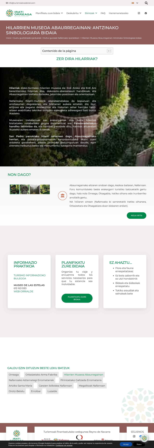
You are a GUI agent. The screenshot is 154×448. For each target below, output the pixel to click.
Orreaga (14, 374)
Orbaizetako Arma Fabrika (41, 374)
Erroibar (36, 391)
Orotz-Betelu (16, 391)
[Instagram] (139, 13)
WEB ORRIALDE (23, 291)
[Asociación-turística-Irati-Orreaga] (19, 13)
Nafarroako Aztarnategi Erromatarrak (31, 380)
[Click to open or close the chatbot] (144, 438)
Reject (139, 444)
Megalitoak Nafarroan (92, 385)
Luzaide (52, 391)
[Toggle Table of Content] (108, 51)
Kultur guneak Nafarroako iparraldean (61, 38)
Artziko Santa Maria (20, 385)
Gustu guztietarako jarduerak (27, 38)
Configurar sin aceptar (64, 445)
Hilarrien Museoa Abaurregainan (83, 374)
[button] (134, 3)
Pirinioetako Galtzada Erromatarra (81, 380)
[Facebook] (146, 13)
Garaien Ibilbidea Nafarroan (55, 385)
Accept (125, 444)
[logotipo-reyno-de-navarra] (56, 439)
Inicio (8, 38)
